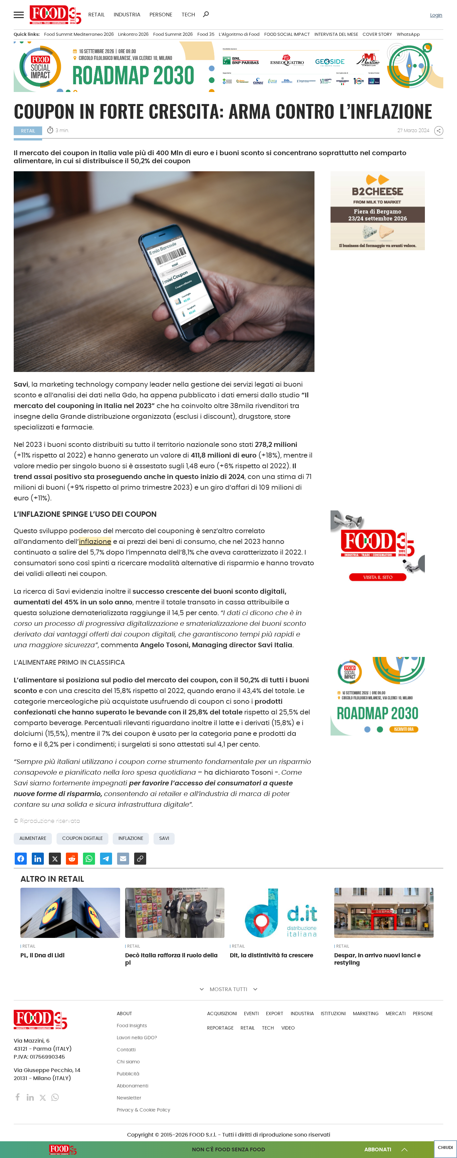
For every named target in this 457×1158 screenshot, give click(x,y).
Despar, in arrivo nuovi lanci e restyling (377, 959)
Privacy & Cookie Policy (143, 1109)
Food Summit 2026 (173, 34)
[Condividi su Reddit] (72, 859)
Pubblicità (128, 1073)
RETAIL (96, 14)
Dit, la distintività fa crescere (271, 955)
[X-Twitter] (43, 1097)
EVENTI (251, 1013)
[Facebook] (18, 1097)
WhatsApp (408, 34)
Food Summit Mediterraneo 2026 (79, 34)
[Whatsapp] (55, 1097)
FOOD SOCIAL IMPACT (287, 34)
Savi (164, 838)
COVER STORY (377, 34)
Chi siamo (128, 1061)
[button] (18, 14)
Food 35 (205, 34)
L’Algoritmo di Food (239, 34)
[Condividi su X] (55, 859)
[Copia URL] (140, 859)
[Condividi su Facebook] (21, 859)
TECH (188, 14)
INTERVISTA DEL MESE (336, 34)
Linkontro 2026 (133, 34)
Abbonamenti (132, 1085)
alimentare (32, 838)
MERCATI (395, 1013)
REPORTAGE (220, 1028)
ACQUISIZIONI (222, 1013)
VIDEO (288, 1028)
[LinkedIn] (31, 1097)
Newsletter (129, 1097)
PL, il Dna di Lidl (42, 955)
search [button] (206, 14)
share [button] (438, 130)
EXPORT (274, 1013)
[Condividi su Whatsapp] (89, 859)
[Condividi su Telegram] (106, 859)
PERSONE (161, 14)
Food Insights (132, 1025)
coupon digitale (82, 838)
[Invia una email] (123, 859)
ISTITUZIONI (333, 1013)
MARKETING (366, 1013)
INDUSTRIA (127, 14)
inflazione (95, 541)
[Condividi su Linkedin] (38, 859)
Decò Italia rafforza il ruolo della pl (171, 959)
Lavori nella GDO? (137, 1037)
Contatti (126, 1049)
